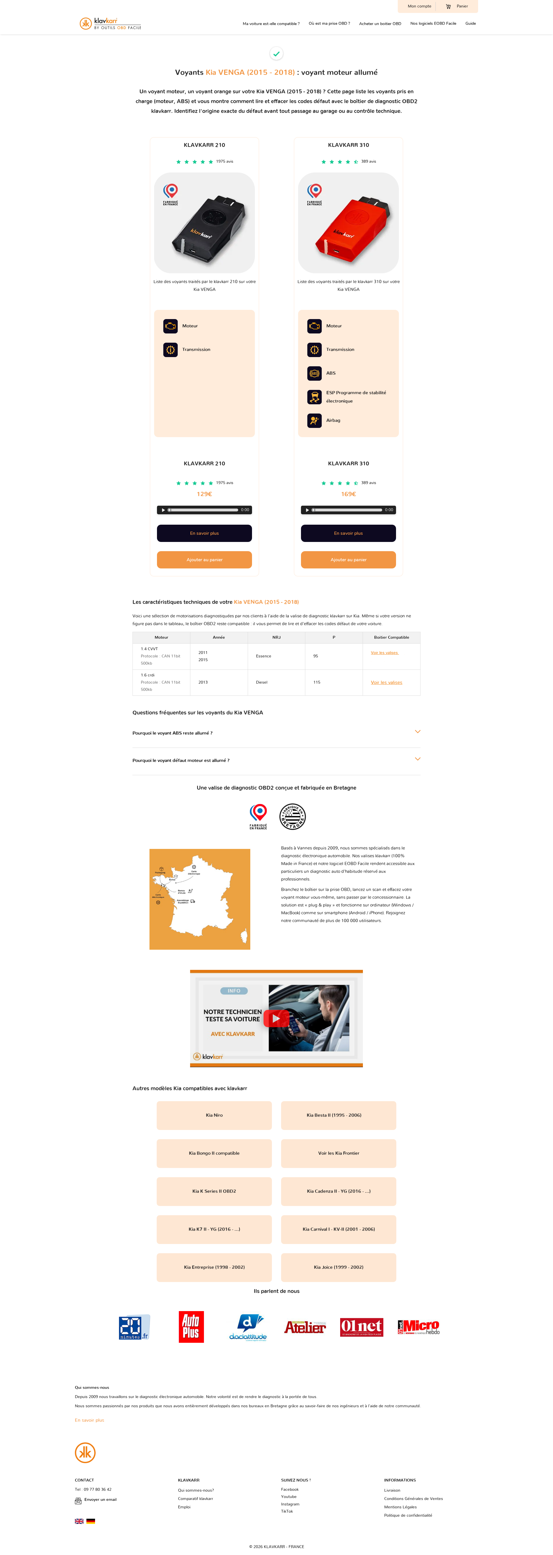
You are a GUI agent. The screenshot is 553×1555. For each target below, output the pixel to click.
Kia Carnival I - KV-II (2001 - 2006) (339, 1229)
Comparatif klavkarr (195, 1499)
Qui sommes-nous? (196, 1490)
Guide (470, 23)
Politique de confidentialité (408, 1516)
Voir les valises (386, 682)
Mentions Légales (400, 1507)
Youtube (289, 1497)
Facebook (290, 1490)
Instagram (290, 1504)
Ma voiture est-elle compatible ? (271, 23)
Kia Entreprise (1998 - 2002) (214, 1267)
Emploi (184, 1507)
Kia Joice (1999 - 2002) (338, 1267)
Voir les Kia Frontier (338, 1153)
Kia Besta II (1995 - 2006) (339, 1115)
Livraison (392, 1490)
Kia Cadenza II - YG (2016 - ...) (339, 1191)
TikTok (287, 1512)
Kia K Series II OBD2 (214, 1191)
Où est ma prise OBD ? (329, 23)
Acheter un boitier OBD (380, 23)
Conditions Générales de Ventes (413, 1499)
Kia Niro (214, 1115)
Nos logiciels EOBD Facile (433, 23)
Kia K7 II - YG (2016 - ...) (214, 1229)
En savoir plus (204, 533)
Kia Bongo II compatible (214, 1153)
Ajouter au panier (205, 560)
